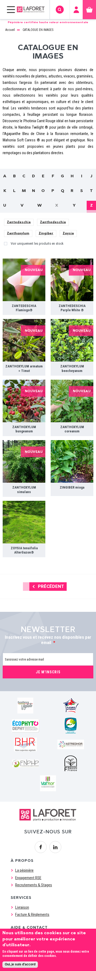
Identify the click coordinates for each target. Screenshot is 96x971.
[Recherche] (60, 10)
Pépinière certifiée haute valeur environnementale (48, 22)
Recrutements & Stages (33, 885)
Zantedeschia (19, 222)
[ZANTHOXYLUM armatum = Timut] (24, 340)
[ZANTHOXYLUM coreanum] (72, 401)
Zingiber (46, 233)
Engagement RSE (28, 877)
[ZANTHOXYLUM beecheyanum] (72, 340)
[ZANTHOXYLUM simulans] (24, 461)
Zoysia (68, 233)
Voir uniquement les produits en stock (37, 243)
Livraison (22, 907)
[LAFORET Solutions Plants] (31, 9)
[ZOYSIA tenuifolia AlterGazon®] (24, 522)
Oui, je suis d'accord (20, 964)
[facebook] (41, 847)
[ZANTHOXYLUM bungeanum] (24, 401)
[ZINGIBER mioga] (72, 461)
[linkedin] (55, 847)
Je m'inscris (48, 672)
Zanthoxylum (18, 233)
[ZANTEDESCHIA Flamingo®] (24, 280)
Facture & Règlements (32, 914)
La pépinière (24, 870)
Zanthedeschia (53, 222)
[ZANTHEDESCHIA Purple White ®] (72, 280)
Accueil (10, 30)
